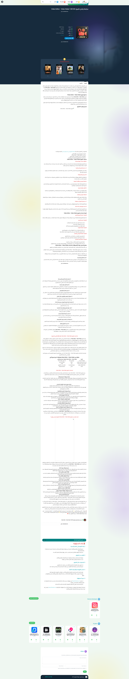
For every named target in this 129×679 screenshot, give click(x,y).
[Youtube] (47, 677)
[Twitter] (50, 677)
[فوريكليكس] (84, 2)
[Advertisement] (64, 19)
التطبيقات (62, 35)
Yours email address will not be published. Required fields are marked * (74, 655)
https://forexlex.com (52, 587)
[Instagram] (48, 677)
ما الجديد (81, 83)
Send (85, 671)
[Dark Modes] (2, 2)
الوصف (85, 83)
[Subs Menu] (50, 2)
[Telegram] (45, 677)
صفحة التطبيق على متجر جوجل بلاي (68, 151)
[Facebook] (51, 677)
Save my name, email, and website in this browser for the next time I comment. (72, 668)
